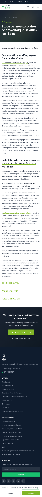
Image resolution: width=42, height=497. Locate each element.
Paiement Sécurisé (8, 389)
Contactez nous (7, 400)
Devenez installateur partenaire (12, 436)
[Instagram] (23, 481)
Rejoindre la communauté (10, 440)
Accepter (31, 493)
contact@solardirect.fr (12, 369)
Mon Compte (6, 382)
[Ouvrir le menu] (38, 7)
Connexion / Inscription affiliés (12, 429)
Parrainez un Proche (8, 421)
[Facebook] (4, 481)
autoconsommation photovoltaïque (17, 213)
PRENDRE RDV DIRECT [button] (10, 291)
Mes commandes (7, 385)
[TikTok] (9, 481)
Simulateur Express (8, 443)
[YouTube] (13, 481)
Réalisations (13, 18)
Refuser (11, 493)
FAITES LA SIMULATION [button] (11, 299)
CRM (3, 447)
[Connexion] (33, 7)
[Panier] (28, 7)
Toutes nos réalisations (22, 339)
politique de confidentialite (30, 489)
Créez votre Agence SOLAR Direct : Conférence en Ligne (21, 1)
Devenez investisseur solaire (11, 454)
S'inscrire (21, 474)
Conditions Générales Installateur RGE (14, 396)
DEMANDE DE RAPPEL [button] (10, 283)
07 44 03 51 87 (9, 372)
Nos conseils (6, 404)
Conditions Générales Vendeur (12, 393)
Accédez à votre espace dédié (11, 432)
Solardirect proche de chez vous (12, 411)
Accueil (4, 18)
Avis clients (5, 407)
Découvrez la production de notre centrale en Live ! (18, 451)
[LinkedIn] (18, 481)
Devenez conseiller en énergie (11, 425)
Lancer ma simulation (19, 332)
